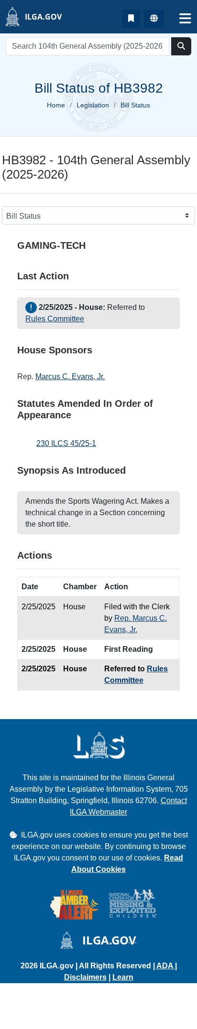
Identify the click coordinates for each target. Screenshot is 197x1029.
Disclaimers (85, 977)
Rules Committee (54, 319)
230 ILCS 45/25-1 (66, 443)
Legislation (93, 105)
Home (56, 105)
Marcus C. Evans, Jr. (70, 376)
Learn (122, 977)
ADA (165, 966)
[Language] (154, 19)
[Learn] (131, 19)
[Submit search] (181, 46)
